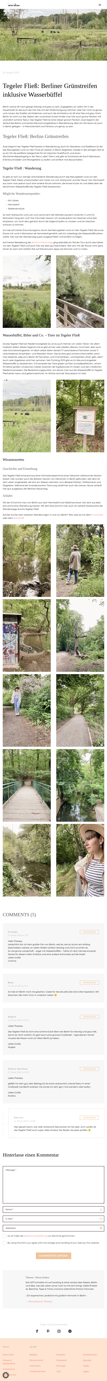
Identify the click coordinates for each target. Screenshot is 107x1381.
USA (58, 1371)
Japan (86, 1371)
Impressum (9, 1369)
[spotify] (70, 1331)
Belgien (33, 1354)
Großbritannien (37, 1371)
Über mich (8, 1354)
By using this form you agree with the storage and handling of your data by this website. (53, 1243)
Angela (12, 1017)
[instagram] (59, 1331)
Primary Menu (99, 5)
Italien (86, 1366)
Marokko (60, 1354)
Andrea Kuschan (18, 1069)
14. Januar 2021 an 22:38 (24, 1121)
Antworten (89, 932)
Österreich (61, 1360)
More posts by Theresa (40, 1301)
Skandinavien (90, 1354)
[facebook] (37, 1331)
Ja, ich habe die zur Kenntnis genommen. (41, 1236)
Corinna (13, 932)
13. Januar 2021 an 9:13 (18, 986)
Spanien (87, 1360)
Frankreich (35, 1366)
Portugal (60, 1366)
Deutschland (36, 1360)
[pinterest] (48, 1331)
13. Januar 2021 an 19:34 (18, 1020)
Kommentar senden (53, 1255)
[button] (5, 1375)
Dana (11, 983)
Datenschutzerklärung (36, 1236)
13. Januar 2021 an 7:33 (18, 935)
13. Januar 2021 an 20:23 (18, 1072)
